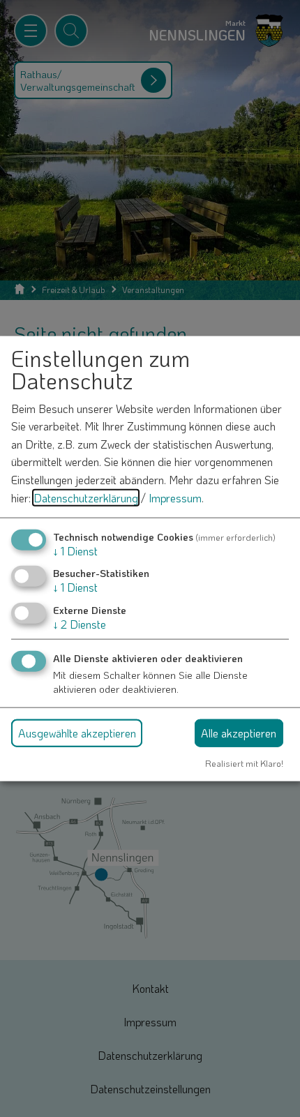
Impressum (175, 497)
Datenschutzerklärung (85, 497)
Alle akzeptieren (238, 732)
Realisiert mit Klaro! (244, 762)
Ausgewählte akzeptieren (77, 732)
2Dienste (79, 623)
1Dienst (75, 550)
